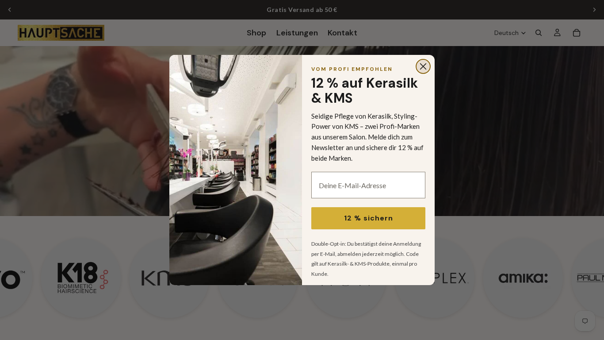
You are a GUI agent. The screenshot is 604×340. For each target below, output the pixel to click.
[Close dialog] (423, 66)
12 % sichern (368, 218)
